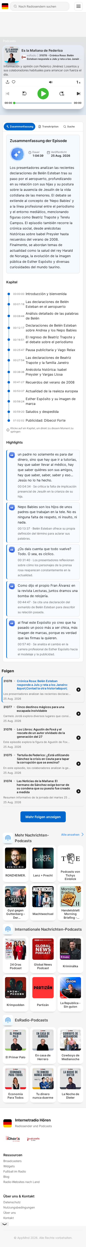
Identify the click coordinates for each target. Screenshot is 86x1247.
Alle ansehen (70, 834)
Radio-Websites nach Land (21, 1182)
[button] (50, 82)
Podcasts (9, 41)
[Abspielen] (43, 93)
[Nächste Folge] (78, 93)
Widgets (9, 1166)
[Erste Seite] (61, 93)
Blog (6, 1176)
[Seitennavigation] (78, 6)
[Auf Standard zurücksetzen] (24, 93)
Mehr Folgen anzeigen (43, 817)
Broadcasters (12, 1161)
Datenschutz (12, 1202)
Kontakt (8, 1218)
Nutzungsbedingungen (19, 1207)
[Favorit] (13, 82)
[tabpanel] (43, 396)
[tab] (19, 126)
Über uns (9, 1212)
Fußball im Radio (14, 1171)
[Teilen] (7, 82)
